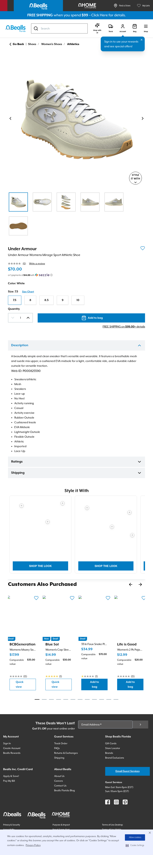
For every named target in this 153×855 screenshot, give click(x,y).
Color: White (16, 283)
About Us (59, 776)
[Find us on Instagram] (116, 802)
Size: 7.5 (13, 291)
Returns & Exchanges (66, 753)
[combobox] (59, 28)
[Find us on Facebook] (107, 802)
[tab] (37, 699)
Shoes (32, 44)
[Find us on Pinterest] (125, 802)
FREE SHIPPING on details (124, 326)
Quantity (14, 309)
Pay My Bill (9, 781)
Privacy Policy (33, 845)
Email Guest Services (128, 771)
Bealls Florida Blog (64, 790)
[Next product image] (142, 118)
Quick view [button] (26, 684)
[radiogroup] (76, 300)
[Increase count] (28, 318)
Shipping (18, 473)
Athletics (73, 44)
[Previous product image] (10, 118)
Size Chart (28, 291)
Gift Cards (111, 743)
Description (19, 345)
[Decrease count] (13, 318)
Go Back (18, 44)
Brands (109, 753)
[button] (135, 845)
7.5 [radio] (14, 300)
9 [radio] (62, 300)
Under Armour (22, 249)
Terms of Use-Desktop (112, 825)
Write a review (37, 263)
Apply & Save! (11, 776)
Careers (58, 781)
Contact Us (60, 785)
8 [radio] (30, 300)
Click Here (99, 15)
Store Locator (112, 748)
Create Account (11, 748)
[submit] (140, 725)
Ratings (17, 462)
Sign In (7, 743)
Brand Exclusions (114, 757)
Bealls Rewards (12, 753)
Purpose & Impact (61, 825)
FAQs (57, 748)
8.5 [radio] (46, 300)
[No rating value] (15, 263)
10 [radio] (77, 300)
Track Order (60, 743)
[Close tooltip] (141, 40)
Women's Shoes (51, 44)
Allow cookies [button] (135, 837)
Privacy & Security (11, 825)
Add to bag (99, 684)
